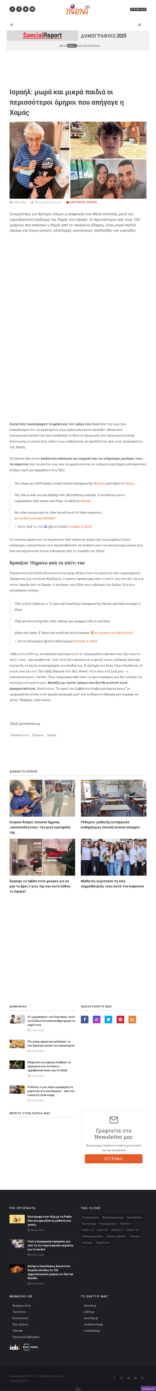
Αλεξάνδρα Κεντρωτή (48, 202)
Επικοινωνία (20, 1318)
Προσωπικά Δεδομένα (26, 1336)
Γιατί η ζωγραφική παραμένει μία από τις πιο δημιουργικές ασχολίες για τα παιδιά (50, 1245)
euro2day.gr (91, 1318)
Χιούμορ (87, 1242)
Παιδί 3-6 (102, 1230)
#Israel (85, 501)
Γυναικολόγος (90, 1217)
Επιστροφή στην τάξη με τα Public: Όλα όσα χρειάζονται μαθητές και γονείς (50, 1220)
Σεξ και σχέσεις (116, 1236)
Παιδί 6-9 (117, 1230)
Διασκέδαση (134, 1217)
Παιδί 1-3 (87, 1230)
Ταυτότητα (19, 1311)
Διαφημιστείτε (22, 1305)
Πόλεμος (38, 735)
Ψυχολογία (102, 1242)
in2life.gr (89, 1311)
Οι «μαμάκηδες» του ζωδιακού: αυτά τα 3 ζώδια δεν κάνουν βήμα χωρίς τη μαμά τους (51, 1020)
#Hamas (99, 483)
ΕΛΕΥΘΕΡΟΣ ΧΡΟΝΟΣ (83, 202)
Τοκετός (135, 1236)
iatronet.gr (90, 1305)
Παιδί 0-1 (125, 1223)
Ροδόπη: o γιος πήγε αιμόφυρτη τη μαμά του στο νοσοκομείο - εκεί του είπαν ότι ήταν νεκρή (51, 1091)
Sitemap (18, 1330)
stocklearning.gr (93, 1324)
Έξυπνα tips (89, 1223)
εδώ (71, 45)
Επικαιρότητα (20, 735)
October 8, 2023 (80, 526)
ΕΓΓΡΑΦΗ (114, 1159)
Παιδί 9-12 (132, 1230)
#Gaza (129, 483)
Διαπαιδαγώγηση (113, 1217)
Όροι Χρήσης (21, 1324)
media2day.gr (92, 1330)
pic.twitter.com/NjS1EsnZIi (113, 633)
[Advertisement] (78, 939)
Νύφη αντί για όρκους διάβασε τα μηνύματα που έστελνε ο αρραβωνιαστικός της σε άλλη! (49, 1066)
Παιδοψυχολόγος (92, 1236)
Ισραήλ (51, 735)
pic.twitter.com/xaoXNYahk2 (35, 518)
